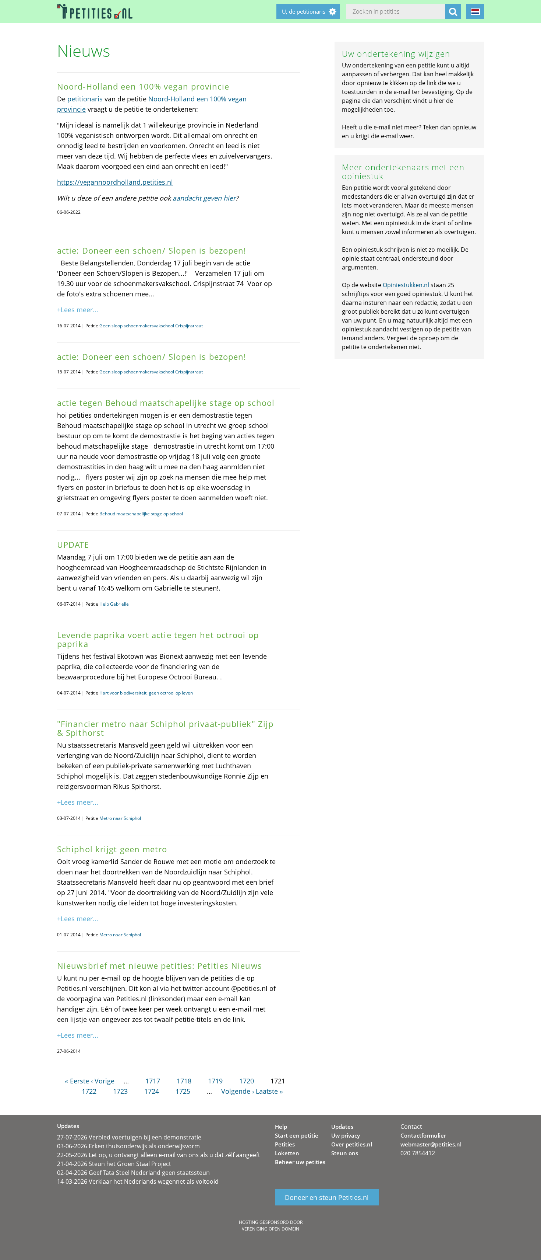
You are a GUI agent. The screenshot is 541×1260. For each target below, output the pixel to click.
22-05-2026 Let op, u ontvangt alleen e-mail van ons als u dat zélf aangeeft (158, 1155)
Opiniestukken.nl (406, 285)
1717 (152, 1080)
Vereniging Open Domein (270, 1229)
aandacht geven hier (204, 198)
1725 (183, 1091)
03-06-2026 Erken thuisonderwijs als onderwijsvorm (128, 1146)
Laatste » (269, 1091)
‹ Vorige (102, 1080)
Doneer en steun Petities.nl (327, 1197)
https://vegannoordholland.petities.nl (115, 182)
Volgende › (237, 1091)
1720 (246, 1080)
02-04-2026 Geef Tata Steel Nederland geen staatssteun (133, 1173)
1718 (184, 1080)
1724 (151, 1091)
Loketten (287, 1153)
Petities (285, 1144)
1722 (89, 1091)
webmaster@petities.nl (431, 1144)
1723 (120, 1091)
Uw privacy (345, 1135)
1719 (215, 1080)
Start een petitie (296, 1135)
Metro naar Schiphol (120, 818)
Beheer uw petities (300, 1162)
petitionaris (85, 98)
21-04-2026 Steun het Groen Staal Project (114, 1164)
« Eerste (77, 1080)
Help (281, 1126)
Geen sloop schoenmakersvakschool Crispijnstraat (151, 326)
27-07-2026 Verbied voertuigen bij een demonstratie (129, 1137)
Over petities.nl (351, 1144)
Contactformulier (423, 1135)
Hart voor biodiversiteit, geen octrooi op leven (146, 693)
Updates (342, 1126)
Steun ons (344, 1153)
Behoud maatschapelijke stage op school (141, 514)
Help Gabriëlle (114, 604)
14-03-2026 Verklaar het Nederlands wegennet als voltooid (138, 1181)
